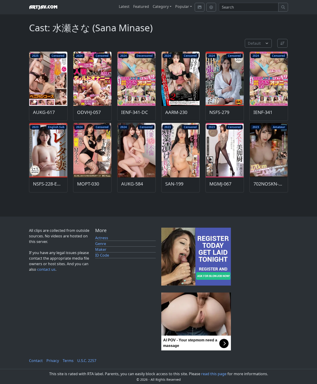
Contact (36, 360)
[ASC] (282, 43)
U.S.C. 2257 (86, 360)
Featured (141, 6)
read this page (213, 373)
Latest (124, 6)
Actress (101, 237)
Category (161, 6)
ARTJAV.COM (43, 7)
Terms (68, 360)
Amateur (279, 127)
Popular (182, 6)
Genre (100, 243)
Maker (101, 249)
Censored (58, 56)
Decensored (144, 56)
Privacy (52, 360)
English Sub (56, 127)
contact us (46, 269)
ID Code (102, 255)
